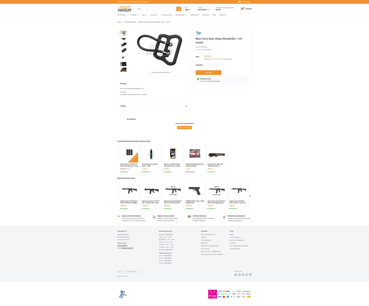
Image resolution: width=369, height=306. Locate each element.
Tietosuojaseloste (206, 240)
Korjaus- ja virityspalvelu (237, 240)
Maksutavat (204, 243)
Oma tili (218, 10)
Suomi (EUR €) (131, 271)
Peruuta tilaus (205, 248)
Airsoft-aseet (121, 15)
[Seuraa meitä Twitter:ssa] (239, 274)
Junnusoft (233, 243)
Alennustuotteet (180, 15)
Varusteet (153, 15)
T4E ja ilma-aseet (167, 15)
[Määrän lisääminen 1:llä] (216, 65)
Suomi (120, 271)
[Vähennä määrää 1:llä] (206, 65)
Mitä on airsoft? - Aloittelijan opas (211, 251)
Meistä (232, 234)
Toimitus (203, 237)
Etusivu (119, 22)
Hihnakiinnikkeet (130, 22)
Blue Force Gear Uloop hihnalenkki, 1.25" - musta (154, 22)
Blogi (214, 15)
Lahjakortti (222, 15)
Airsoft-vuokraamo (235, 237)
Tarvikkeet (133, 15)
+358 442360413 (122, 245)
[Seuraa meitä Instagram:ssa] (243, 274)
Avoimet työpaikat (235, 248)
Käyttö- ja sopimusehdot (208, 234)
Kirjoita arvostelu (184, 127)
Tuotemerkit (205, 15)
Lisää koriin (208, 72)
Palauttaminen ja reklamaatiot (210, 246)
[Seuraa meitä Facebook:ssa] (235, 274)
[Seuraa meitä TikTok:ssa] (250, 274)
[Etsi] (178, 9)
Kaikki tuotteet (194, 15)
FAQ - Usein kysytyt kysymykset (239, 246)
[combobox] (156, 9)
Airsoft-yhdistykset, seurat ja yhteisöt (212, 254)
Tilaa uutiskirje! (246, 1)
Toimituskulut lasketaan (218, 59)
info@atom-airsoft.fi (127, 248)
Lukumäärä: (199, 65)
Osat (143, 15)
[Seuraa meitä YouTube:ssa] (246, 274)
